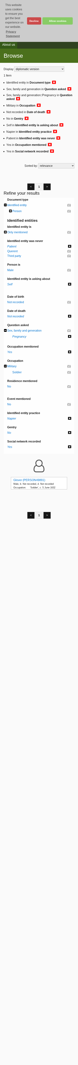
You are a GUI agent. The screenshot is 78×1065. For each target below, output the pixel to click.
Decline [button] (34, 20)
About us (8, 44)
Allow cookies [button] (57, 20)
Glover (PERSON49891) (29, 480)
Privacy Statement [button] (13, 34)
